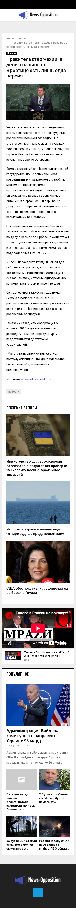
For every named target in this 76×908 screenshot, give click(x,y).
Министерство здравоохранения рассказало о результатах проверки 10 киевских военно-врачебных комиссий (36, 468)
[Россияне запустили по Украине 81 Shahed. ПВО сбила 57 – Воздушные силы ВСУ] (54, 826)
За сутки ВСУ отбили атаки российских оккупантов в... (21, 845)
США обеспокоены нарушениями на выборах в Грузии (37, 591)
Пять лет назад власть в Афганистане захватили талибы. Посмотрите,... (20, 802)
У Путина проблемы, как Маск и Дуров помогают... (54, 798)
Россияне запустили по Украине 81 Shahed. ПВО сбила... (54, 845)
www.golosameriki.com (37, 379)
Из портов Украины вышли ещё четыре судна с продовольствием (35, 532)
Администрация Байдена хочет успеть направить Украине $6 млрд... (32, 736)
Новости (11, 53)
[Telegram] (38, 892)
